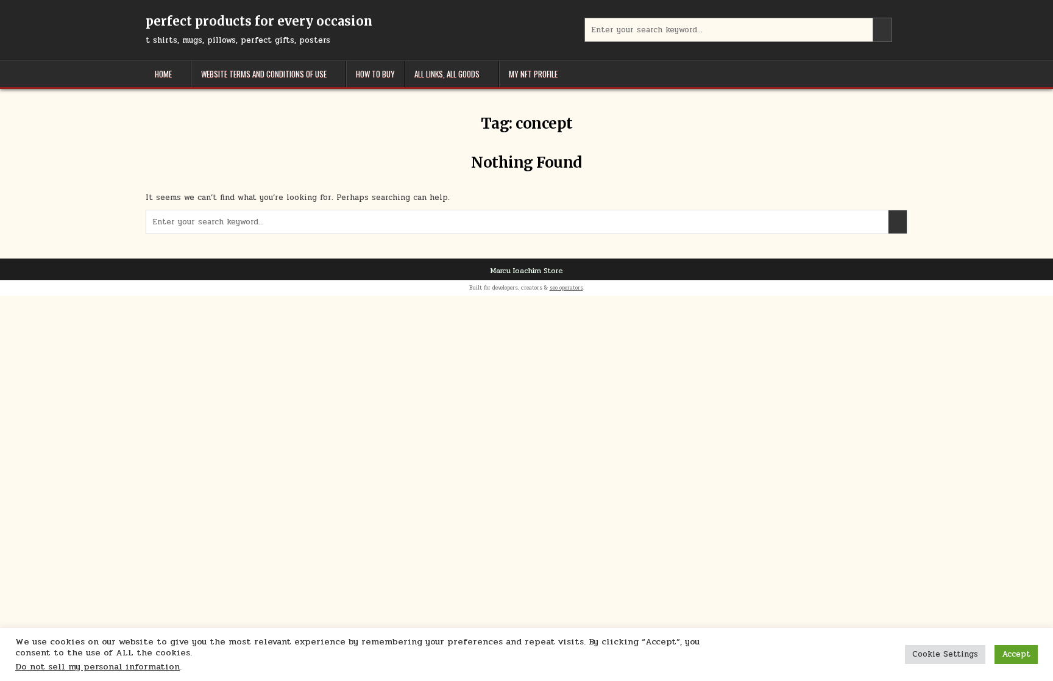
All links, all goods (447, 74)
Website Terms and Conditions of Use (264, 74)
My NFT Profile (533, 74)
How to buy (375, 74)
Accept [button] (1016, 654)
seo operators (566, 287)
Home (163, 74)
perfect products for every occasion (259, 21)
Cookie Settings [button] (945, 654)
